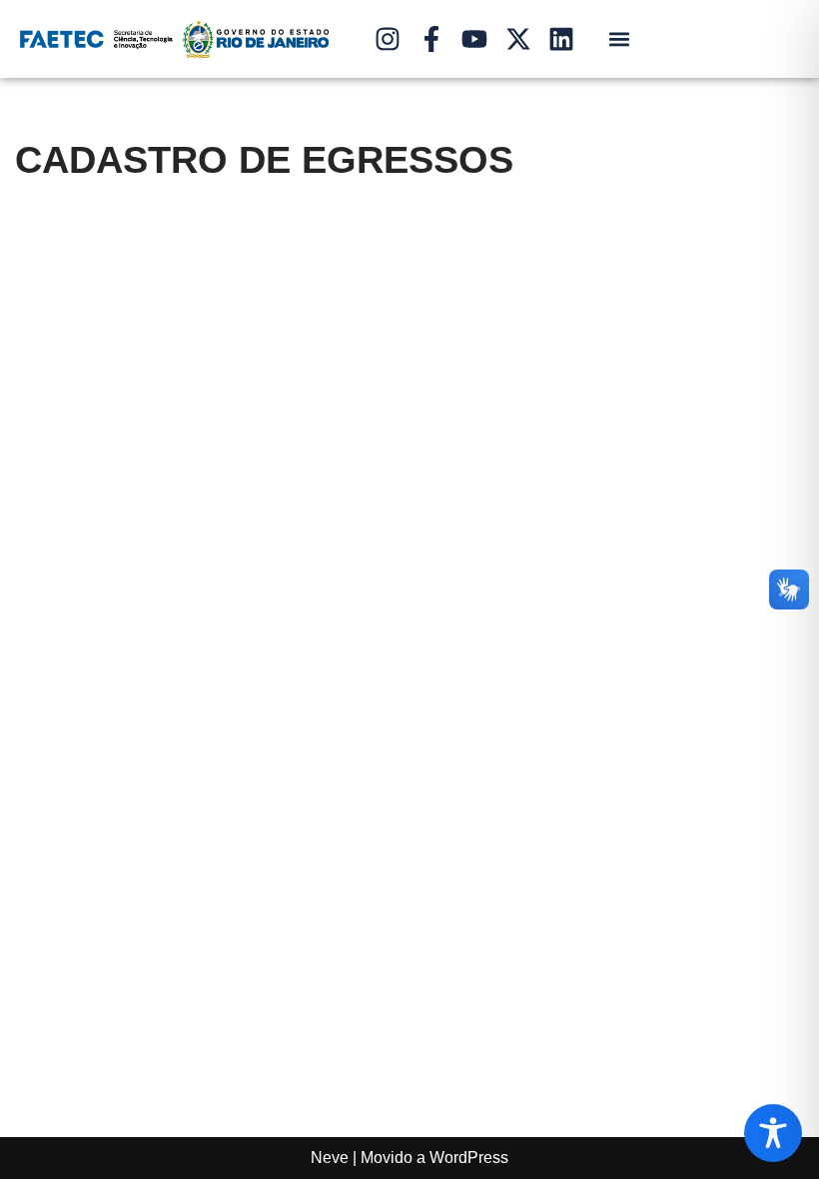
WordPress (468, 1157)
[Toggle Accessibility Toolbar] (773, 1133)
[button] (618, 39)
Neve (330, 1157)
